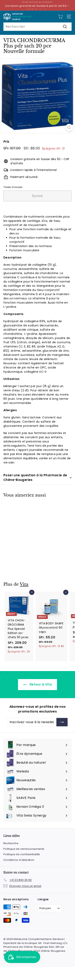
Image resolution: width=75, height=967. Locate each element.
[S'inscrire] (62, 722)
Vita (24, 584)
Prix (6, 141)
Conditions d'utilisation (18, 860)
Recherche (10, 843)
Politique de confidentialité (21, 854)
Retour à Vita (40, 684)
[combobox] (37, 26)
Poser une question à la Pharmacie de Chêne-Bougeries (35, 477)
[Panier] (60, 16)
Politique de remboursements (23, 849)
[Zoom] (69, 127)
